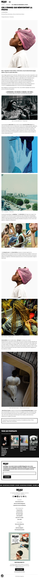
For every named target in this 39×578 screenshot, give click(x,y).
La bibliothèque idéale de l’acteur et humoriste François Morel (4, 451)
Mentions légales (19, 527)
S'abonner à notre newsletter (19, 505)
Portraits (8, 4)
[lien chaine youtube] (15, 496)
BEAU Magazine (21, 576)
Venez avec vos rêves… (14, 447)
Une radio (19, 519)
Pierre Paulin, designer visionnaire (33, 448)
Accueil (3, 4)
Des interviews (19, 512)
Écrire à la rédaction (19, 524)
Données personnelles (19, 529)
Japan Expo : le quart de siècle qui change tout (24, 449)
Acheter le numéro (19, 569)
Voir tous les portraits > (6, 433)
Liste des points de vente (19, 571)
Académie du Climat (10, 85)
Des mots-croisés (19, 517)
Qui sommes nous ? (19, 501)
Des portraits (19, 510)
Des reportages (19, 513)
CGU (19, 526)
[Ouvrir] (9, 2)
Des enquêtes (19, 515)
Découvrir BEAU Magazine (19, 503)
